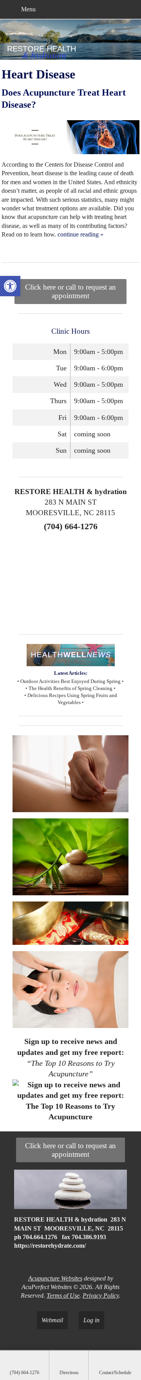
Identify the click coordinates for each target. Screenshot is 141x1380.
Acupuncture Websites (55, 1278)
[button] (10, 286)
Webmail (52, 1320)
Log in (91, 1320)
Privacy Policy (101, 1295)
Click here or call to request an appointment (70, 291)
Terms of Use (63, 1295)
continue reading (80, 234)
